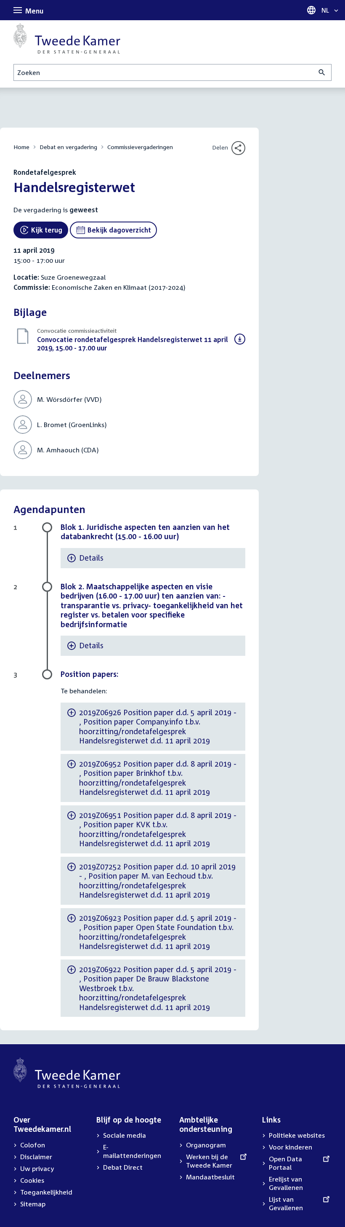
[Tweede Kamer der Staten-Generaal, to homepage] (66, 38)
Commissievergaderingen (140, 146)
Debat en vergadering (68, 146)
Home (21, 146)
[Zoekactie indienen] (322, 72)
